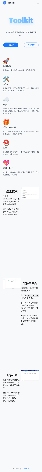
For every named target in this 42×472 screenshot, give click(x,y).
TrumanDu (25, 469)
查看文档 (31, 45)
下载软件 (10, 45)
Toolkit (11, 3)
